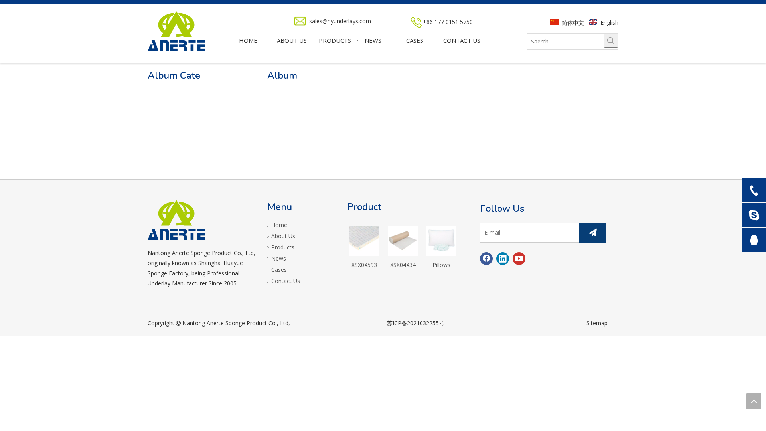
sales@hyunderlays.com (340, 21)
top (753, 401)
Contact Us (285, 281)
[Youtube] (519, 258)
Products (282, 247)
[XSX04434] (403, 240)
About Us (283, 236)
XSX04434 (403, 265)
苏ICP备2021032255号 (415, 323)
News (278, 258)
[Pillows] (441, 240)
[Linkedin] (502, 258)
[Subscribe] (592, 233)
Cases (279, 269)
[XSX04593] (364, 240)
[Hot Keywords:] (611, 41)
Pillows (441, 265)
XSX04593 (364, 265)
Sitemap (597, 323)
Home (279, 225)
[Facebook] (486, 258)
